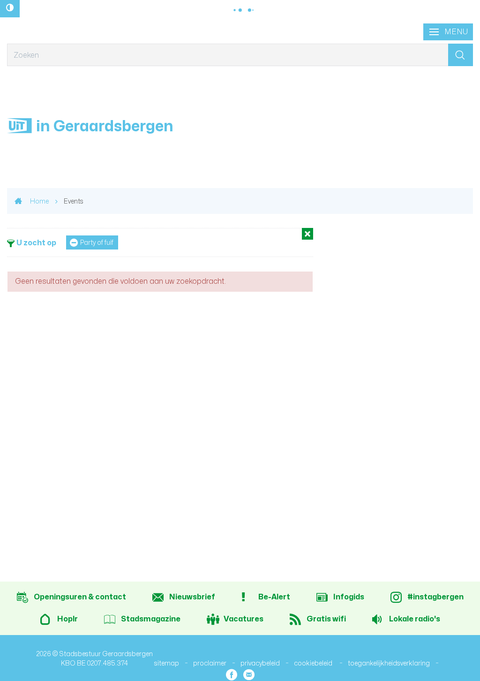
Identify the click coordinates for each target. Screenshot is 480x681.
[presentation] (448, 31)
